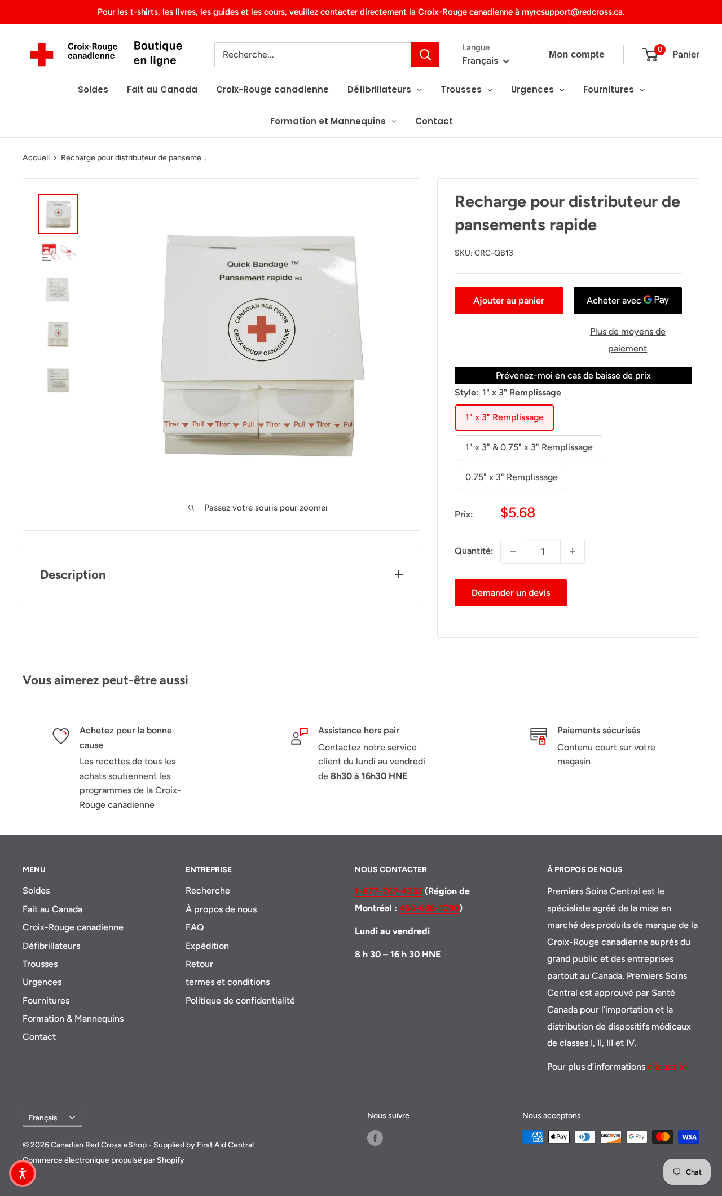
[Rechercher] (425, 54)
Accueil (36, 157)
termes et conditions (228, 982)
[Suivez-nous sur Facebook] (375, 1138)
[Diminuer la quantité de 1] (513, 551)
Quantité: (474, 551)
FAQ (195, 927)
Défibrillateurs (51, 945)
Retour (199, 963)
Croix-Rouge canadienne (73, 927)
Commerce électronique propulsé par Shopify (103, 1160)
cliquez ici (668, 1066)
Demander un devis (511, 592)
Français (43, 1117)
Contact (39, 1036)
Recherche (208, 890)
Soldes (36, 890)
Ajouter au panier (508, 300)
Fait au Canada (52, 909)
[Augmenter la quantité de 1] (572, 551)
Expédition (207, 945)
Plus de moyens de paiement (628, 340)
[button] (22, 1173)
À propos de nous (221, 909)
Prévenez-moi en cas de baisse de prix (573, 375)
